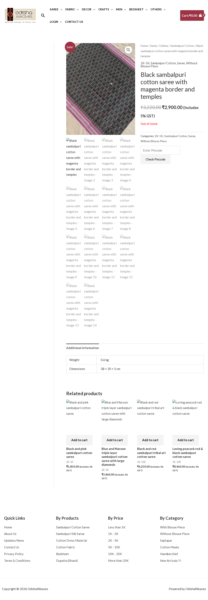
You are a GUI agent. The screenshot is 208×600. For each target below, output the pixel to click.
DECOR (86, 9)
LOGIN (54, 21)
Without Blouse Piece (154, 141)
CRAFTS (103, 9)
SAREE (54, 9)
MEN (119, 9)
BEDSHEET (136, 9)
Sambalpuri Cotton (182, 45)
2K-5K (145, 63)
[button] (43, 15)
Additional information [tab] (82, 348)
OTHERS (156, 9)
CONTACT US (74, 21)
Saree (153, 45)
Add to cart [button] (79, 440)
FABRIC (70, 9)
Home (144, 45)
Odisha (163, 45)
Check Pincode (155, 159)
